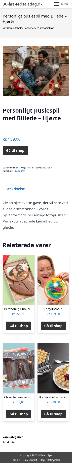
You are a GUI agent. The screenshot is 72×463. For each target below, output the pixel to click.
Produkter (19, 170)
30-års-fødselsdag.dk (23, 4)
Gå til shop (15, 150)
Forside (16, 459)
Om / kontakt (30, 459)
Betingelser (53, 459)
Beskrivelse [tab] (15, 188)
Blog (42, 459)
